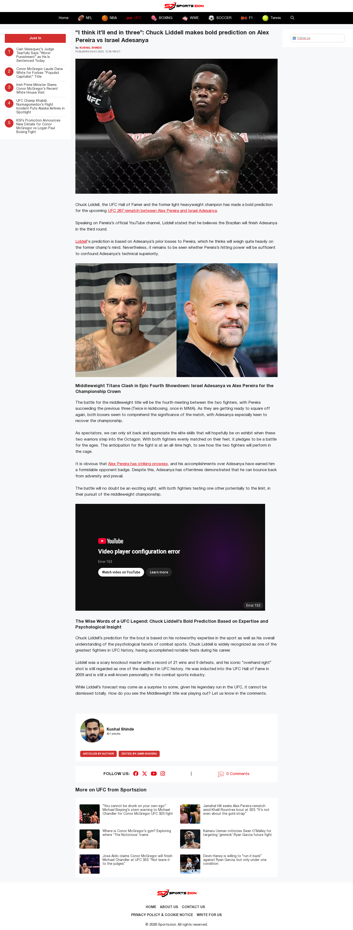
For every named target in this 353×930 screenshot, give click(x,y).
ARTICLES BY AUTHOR (98, 754)
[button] (292, 18)
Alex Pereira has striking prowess (138, 464)
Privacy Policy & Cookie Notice (162, 915)
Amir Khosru (139, 754)
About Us (169, 907)
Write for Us (209, 915)
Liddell (81, 242)
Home (63, 18)
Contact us (193, 907)
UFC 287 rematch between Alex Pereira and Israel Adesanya (162, 211)
